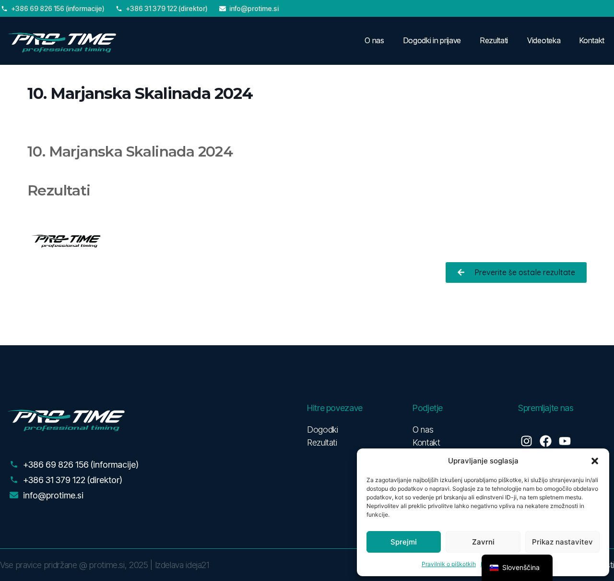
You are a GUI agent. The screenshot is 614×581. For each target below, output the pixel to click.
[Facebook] (545, 441)
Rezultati (494, 40)
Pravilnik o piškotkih (449, 564)
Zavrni (483, 541)
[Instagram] (526, 441)
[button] (595, 461)
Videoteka (543, 40)
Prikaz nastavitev (562, 541)
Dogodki (322, 429)
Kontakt (591, 40)
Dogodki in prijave (432, 40)
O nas (374, 40)
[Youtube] (564, 441)
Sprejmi (403, 541)
